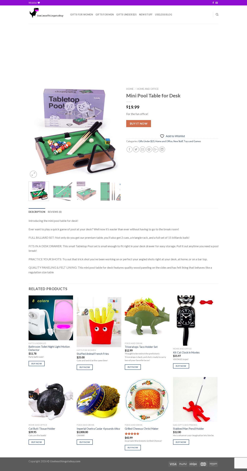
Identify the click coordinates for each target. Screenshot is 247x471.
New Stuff (145, 14)
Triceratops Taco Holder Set (141, 346)
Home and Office (148, 88)
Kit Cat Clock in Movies (186, 352)
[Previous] (35, 132)
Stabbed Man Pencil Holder (188, 428)
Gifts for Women (81, 14)
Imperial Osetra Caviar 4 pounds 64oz (98, 428)
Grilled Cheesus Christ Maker (142, 428)
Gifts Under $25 (146, 141)
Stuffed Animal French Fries (93, 353)
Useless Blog (163, 14)
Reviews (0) (55, 211)
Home (129, 88)
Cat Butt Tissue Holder (42, 428)
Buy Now (36, 363)
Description (37, 211)
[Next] (114, 132)
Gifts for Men (104, 14)
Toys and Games (192, 141)
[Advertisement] (123, 50)
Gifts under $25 (126, 14)
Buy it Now (139, 123)
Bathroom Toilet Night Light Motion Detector (49, 348)
